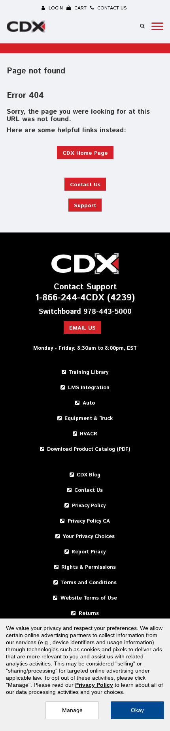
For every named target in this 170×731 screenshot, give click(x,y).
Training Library (88, 372)
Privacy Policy (89, 506)
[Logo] (27, 28)
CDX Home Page (85, 153)
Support (85, 206)
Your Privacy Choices (88, 536)
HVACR (88, 434)
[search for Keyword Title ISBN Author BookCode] (142, 26)
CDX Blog (88, 475)
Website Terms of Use (88, 598)
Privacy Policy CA (89, 521)
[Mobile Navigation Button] (157, 26)
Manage (72, 710)
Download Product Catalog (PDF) (88, 449)
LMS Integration (89, 388)
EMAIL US (82, 328)
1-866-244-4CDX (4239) (85, 298)
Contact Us (85, 185)
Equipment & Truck (88, 418)
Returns (89, 613)
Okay (137, 710)
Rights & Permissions (88, 567)
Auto (89, 403)
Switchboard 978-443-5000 (85, 312)
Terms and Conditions (89, 583)
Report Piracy (89, 552)
